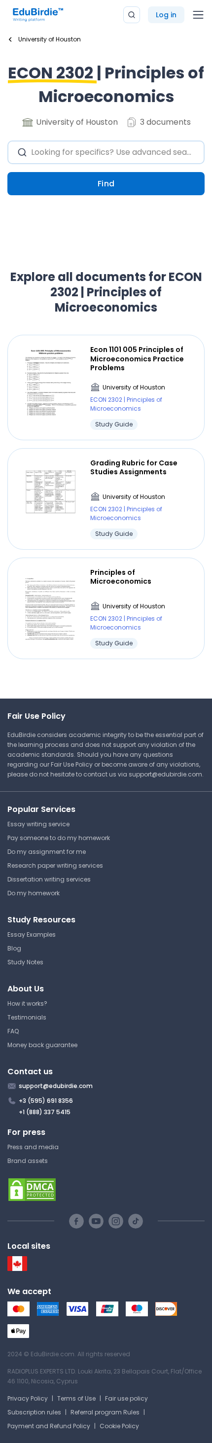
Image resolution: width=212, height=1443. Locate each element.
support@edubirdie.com (165, 774)
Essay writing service (38, 824)
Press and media (33, 1147)
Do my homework (33, 893)
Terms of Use (76, 1398)
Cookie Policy (119, 1426)
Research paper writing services (55, 865)
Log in (166, 15)
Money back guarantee (42, 1045)
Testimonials (26, 1017)
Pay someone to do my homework (58, 838)
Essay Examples (31, 934)
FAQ (13, 1031)
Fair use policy (126, 1398)
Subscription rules (34, 1412)
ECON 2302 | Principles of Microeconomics (126, 404)
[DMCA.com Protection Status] (106, 1189)
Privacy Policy (27, 1398)
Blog (14, 948)
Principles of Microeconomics (120, 577)
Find (106, 183)
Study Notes (25, 962)
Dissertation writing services (49, 879)
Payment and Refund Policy (48, 1426)
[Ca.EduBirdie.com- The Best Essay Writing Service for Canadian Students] (17, 1268)
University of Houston (134, 387)
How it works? (27, 1003)
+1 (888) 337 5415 (45, 1112)
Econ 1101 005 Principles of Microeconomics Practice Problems (137, 358)
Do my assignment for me (46, 851)
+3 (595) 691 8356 (46, 1100)
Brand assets (27, 1161)
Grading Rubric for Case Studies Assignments (133, 467)
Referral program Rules (105, 1412)
